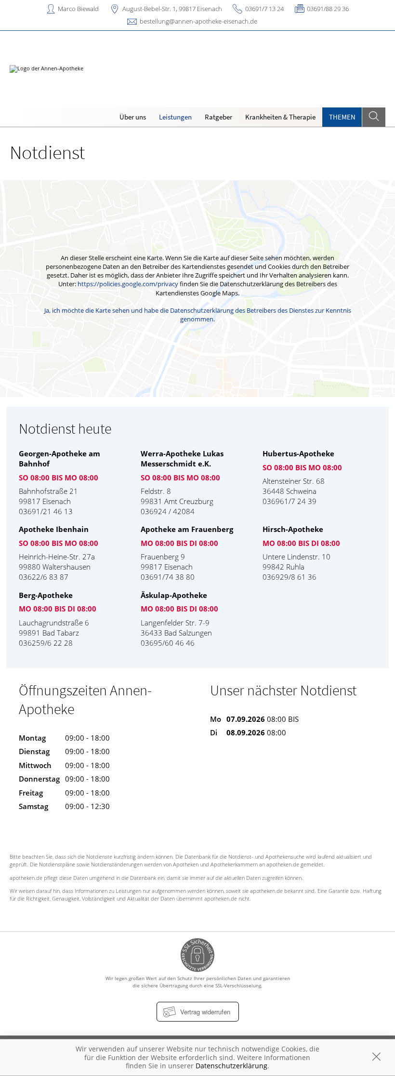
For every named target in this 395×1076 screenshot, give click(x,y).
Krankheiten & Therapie (280, 116)
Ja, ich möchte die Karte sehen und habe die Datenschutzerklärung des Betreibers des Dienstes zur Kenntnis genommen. (197, 314)
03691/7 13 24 (264, 8)
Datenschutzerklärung (231, 1065)
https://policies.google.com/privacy (128, 283)
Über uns (132, 116)
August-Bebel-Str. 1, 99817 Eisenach (172, 8)
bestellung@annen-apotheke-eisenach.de (198, 21)
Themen (342, 116)
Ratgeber (218, 116)
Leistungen (175, 116)
